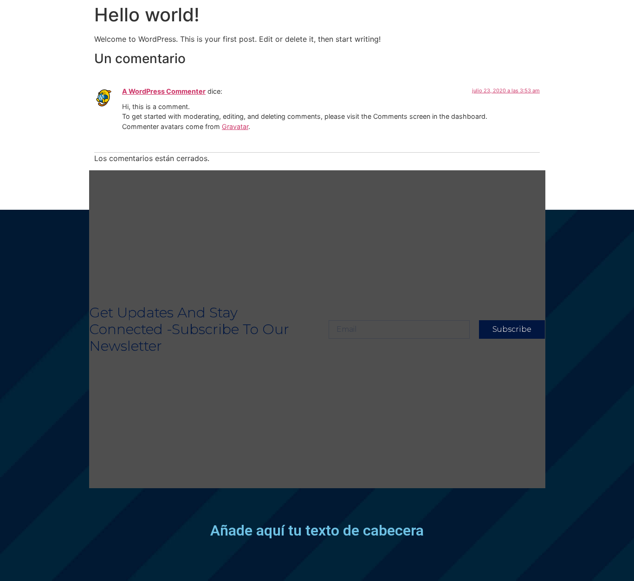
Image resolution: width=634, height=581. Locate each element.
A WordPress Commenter (164, 91)
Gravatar (235, 126)
